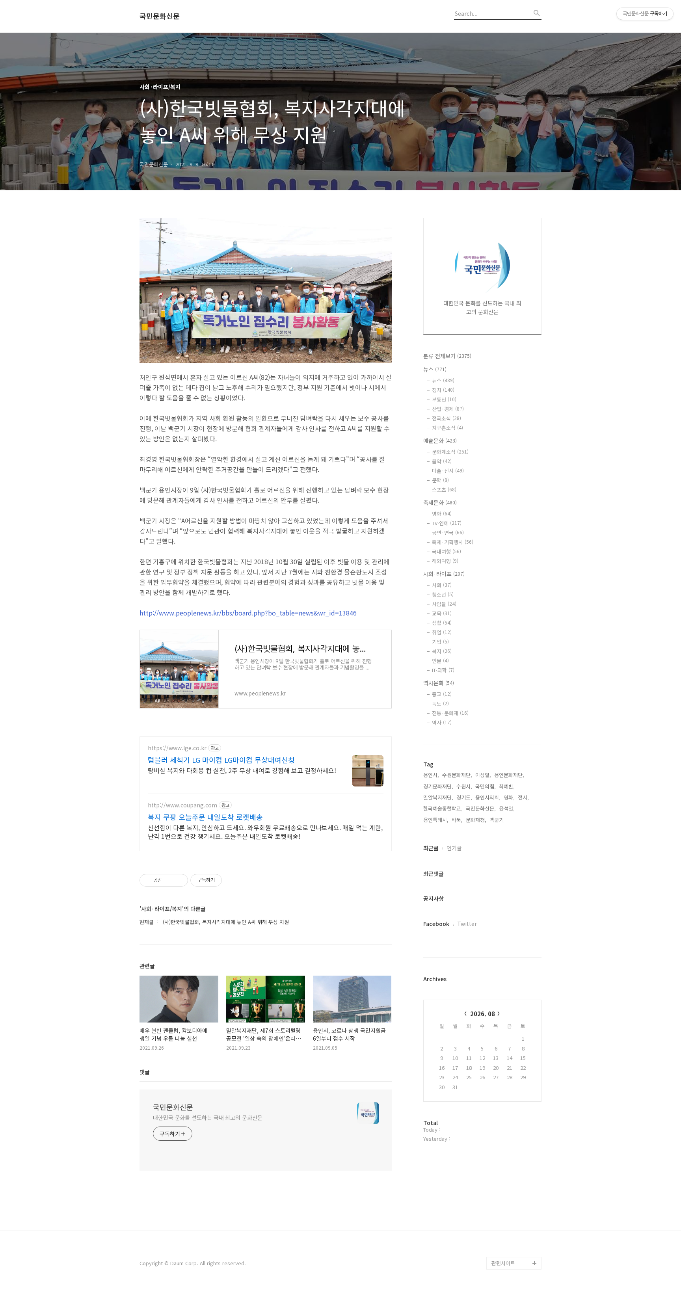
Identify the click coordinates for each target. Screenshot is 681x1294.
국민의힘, (485, 786)
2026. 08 (482, 1014)
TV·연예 (446, 523)
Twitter (467, 924)
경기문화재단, (438, 786)
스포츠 (444, 489)
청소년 (443, 594)
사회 (442, 585)
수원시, (464, 786)
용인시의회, (488, 797)
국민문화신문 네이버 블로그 (514, 1231)
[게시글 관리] (179, 880)
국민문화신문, (481, 808)
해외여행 (445, 561)
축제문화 (440, 502)
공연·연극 (448, 532)
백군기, (497, 820)
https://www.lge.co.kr (177, 748)
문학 (440, 480)
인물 (440, 660)
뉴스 (435, 369)
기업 (440, 641)
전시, (523, 797)
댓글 (145, 1072)
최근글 (431, 848)
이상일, (483, 775)
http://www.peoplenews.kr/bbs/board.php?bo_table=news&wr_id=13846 (248, 612)
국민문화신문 (160, 16)
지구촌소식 (447, 427)
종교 (442, 694)
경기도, (464, 797)
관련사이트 (503, 1263)
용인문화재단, (509, 775)
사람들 (444, 604)
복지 (442, 651)
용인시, (431, 775)
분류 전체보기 (447, 356)
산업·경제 (448, 409)
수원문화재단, (457, 775)
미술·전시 (448, 470)
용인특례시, (435, 820)
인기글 (454, 848)
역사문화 (438, 683)
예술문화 (440, 440)
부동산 (444, 399)
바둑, (457, 820)
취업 (442, 632)
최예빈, (507, 786)
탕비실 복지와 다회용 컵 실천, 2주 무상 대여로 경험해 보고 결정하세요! (242, 770)
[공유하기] (169, 880)
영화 (442, 513)
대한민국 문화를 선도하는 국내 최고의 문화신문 (207, 1117)
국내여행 (446, 551)
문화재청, (476, 820)
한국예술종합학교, (443, 808)
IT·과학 (443, 670)
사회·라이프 (444, 574)
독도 (440, 703)
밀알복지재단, (438, 797)
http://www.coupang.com (182, 805)
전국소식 (446, 418)
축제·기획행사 (452, 542)
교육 (442, 613)
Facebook (436, 924)
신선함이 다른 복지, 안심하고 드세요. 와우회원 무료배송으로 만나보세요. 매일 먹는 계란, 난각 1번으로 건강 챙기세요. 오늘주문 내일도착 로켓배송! (265, 831)
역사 (442, 722)
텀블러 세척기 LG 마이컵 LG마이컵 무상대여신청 (221, 759)
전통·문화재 (450, 713)
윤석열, (507, 808)
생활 (442, 623)
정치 (443, 390)
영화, (509, 797)
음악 (442, 461)
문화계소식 (450, 452)
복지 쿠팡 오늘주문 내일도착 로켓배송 (205, 817)
